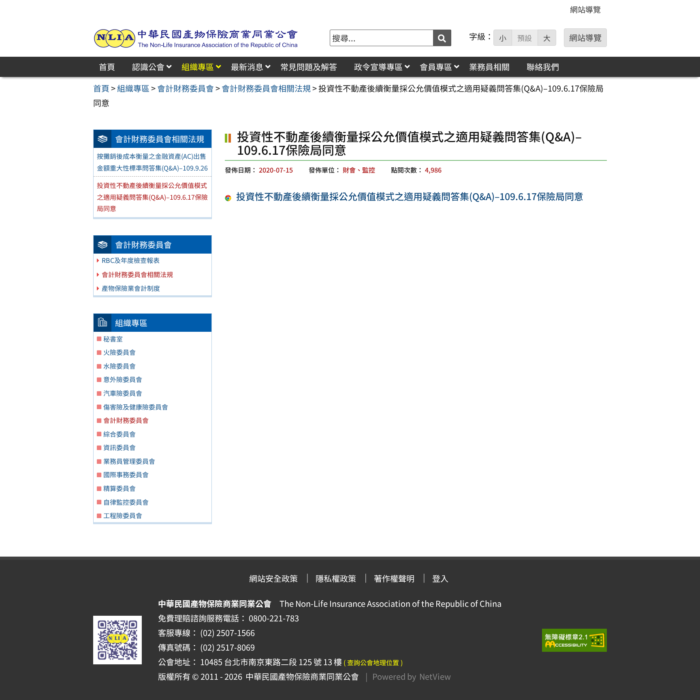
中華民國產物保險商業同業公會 (300, 676)
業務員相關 (489, 67)
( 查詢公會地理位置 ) (373, 662)
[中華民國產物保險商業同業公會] (196, 38)
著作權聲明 (394, 578)
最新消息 (247, 67)
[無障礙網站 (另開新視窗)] (574, 640)
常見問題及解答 (308, 67)
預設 (524, 38)
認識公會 (148, 67)
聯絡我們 (543, 67)
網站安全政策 (273, 578)
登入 (440, 578)
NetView (435, 676)
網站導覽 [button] (585, 37)
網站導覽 (585, 9)
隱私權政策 (336, 578)
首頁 (107, 67)
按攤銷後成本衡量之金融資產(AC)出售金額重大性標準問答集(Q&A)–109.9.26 (152, 162)
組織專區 (197, 67)
